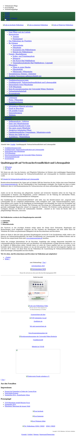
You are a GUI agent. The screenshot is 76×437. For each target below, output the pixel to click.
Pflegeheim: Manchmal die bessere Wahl (17, 406)
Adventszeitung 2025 (38, 266)
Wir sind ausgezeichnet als (38, 326)
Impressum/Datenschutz (47, 434)
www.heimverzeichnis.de (9, 184)
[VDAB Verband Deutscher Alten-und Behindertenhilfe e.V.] (38, 373)
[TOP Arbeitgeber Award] (38, 318)
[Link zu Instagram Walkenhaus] (38, 25)
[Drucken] (8, 167)
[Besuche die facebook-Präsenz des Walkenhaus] (38, 411)
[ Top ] (44, 262)
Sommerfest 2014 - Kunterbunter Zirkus (17, 395)
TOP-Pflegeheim (10, 153)
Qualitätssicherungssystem (13, 148)
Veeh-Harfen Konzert (11, 393)
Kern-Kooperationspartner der (38, 333)
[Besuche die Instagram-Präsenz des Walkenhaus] (38, 416)
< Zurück (8, 257)
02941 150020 (50, 426)
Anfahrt (30, 434)
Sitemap (36, 434)
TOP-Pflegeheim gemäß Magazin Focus (17, 402)
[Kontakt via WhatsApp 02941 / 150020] (38, 421)
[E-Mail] (8, 169)
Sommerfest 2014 (10, 404)
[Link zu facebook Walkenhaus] (13, 25)
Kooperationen (9, 158)
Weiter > (7, 259)
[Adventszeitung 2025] (38, 269)
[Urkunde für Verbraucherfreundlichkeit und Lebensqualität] (20, 179)
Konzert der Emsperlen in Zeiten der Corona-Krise (20, 391)
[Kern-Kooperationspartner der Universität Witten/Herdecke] (38, 336)
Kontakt (24, 434)
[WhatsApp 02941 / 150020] (62, 25)
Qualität (12, 144)
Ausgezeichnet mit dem (38, 314)
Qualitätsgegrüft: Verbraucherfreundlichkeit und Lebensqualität (24, 149)
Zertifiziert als (38, 321)
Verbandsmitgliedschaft (12, 157)
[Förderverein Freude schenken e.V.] (38, 376)
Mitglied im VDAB (38, 346)
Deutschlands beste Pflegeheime (15, 151)
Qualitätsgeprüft (38, 340)
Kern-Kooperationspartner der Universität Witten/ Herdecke (23, 155)
